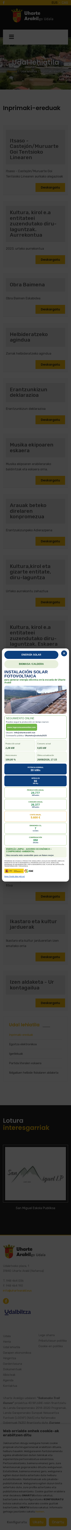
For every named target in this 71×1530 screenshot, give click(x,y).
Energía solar (31, 654)
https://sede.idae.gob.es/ (14, 876)
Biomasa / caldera (31, 664)
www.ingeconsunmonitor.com (21, 727)
